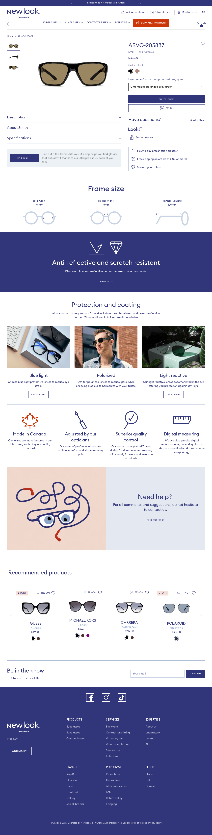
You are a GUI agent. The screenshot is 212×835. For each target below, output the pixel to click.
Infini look (112, 756)
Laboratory (153, 732)
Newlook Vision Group (92, 823)
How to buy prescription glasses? (157, 151)
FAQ (108, 792)
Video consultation (117, 744)
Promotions (113, 774)
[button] (201, 615)
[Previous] (71, 3)
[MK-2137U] (82, 606)
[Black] (130, 71)
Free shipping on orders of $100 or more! (162, 159)
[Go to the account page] (196, 24)
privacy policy (154, 823)
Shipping (111, 804)
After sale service (116, 786)
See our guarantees (149, 167)
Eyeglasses (73, 726)
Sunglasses (73, 732)
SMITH (132, 52)
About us (151, 726)
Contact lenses (75, 738)
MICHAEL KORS (82, 620)
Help (148, 780)
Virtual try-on (114, 738)
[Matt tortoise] (137, 71)
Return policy (114, 798)
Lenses (150, 738)
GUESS (35, 623)
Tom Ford (72, 792)
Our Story (19, 751)
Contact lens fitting (118, 732)
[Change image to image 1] (13, 46)
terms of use (137, 823)
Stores (149, 774)
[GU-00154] (35, 608)
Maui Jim (72, 780)
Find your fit (24, 158)
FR (203, 12)
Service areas (114, 750)
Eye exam (112, 726)
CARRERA (129, 622)
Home (10, 36)
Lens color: (156, 79)
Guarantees (113, 780)
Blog (148, 744)
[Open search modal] (8, 24)
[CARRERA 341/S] (129, 607)
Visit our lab (118, 3)
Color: (136, 65)
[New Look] (23, 13)
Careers (150, 786)
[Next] (140, 3)
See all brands (75, 804)
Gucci (70, 786)
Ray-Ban (71, 774)
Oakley (70, 798)
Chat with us (197, 120)
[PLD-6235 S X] (176, 608)
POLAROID (176, 623)
